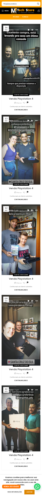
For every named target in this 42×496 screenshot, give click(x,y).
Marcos (19, 103)
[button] (37, 486)
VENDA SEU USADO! (11, 486)
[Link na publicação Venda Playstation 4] (21, 59)
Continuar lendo (21, 110)
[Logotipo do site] (23, 11)
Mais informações (15, 492)
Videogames (24, 94)
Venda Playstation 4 (21, 98)
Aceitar (29, 492)
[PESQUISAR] (38, 4)
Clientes (16, 94)
